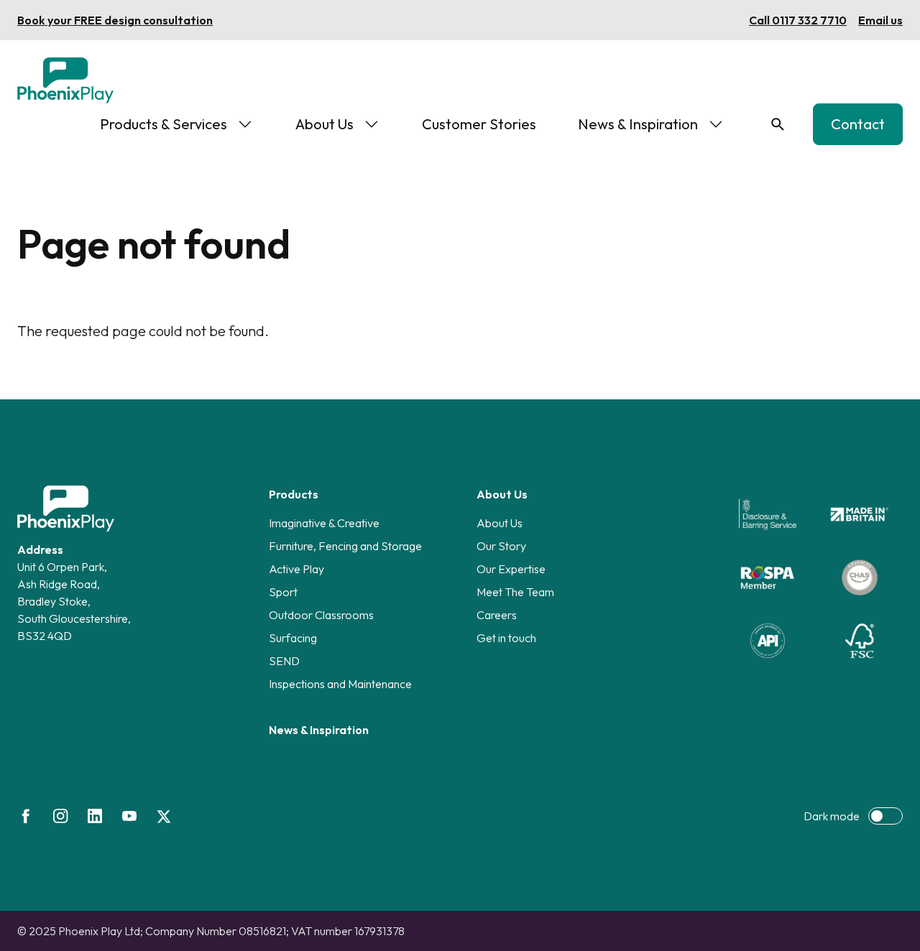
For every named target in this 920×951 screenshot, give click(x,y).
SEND (284, 661)
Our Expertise (511, 569)
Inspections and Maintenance (340, 684)
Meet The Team (515, 592)
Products (293, 494)
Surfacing (293, 638)
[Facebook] (25, 816)
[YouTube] (129, 816)
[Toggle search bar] (778, 124)
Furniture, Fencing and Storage (345, 546)
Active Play (296, 569)
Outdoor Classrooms (321, 615)
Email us (880, 20)
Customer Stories (479, 124)
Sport (283, 592)
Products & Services (163, 124)
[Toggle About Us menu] (371, 124)
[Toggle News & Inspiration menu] (715, 124)
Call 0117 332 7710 (798, 20)
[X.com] (163, 816)
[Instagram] (60, 816)
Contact (858, 124)
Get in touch (506, 638)
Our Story (501, 546)
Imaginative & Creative (324, 523)
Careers (497, 615)
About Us (324, 124)
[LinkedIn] (95, 816)
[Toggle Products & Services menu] (245, 124)
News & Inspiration (638, 124)
